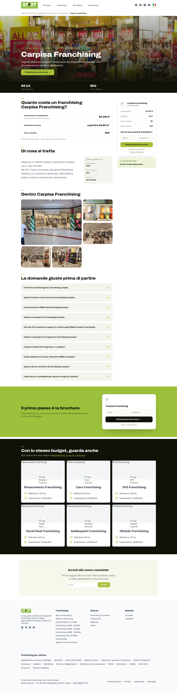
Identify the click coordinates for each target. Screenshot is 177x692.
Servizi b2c (25, 668)
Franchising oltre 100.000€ (66, 635)
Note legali (151, 681)
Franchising (61, 5)
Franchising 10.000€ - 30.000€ (68, 625)
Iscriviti (104, 585)
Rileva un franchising (64, 619)
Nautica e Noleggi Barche (66, 664)
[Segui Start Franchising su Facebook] (140, 5)
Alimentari (58, 660)
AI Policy (127, 681)
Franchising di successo (100, 615)
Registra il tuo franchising (66, 642)
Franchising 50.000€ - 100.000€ (68, 632)
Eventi (92, 625)
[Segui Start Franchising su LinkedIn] (144, 5)
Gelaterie (37, 664)
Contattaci (129, 619)
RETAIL (111, 664)
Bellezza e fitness (91, 660)
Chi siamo (47, 5)
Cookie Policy (139, 681)
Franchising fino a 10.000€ (66, 622)
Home (23, 13)
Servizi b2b (142, 664)
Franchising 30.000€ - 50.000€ (68, 629)
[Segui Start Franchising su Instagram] (136, 5)
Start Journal (93, 5)
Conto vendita (61, 639)
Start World (77, 5)
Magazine (94, 622)
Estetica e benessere (141, 660)
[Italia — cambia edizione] (154, 5)
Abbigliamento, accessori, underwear (53, 13)
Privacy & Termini (114, 681)
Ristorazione (122, 664)
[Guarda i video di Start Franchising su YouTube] (149, 5)
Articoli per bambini (74, 660)
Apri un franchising (64, 615)
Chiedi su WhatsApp (136, 152)
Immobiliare (48, 664)
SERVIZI (132, 664)
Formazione (25, 664)
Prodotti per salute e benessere (92, 664)
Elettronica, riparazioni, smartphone (116, 660)
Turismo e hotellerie (41, 668)
